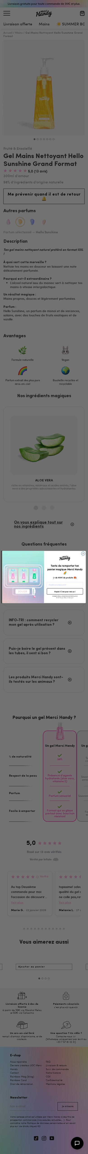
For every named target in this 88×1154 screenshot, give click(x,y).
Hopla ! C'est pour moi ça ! (64, 591)
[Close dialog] (83, 553)
